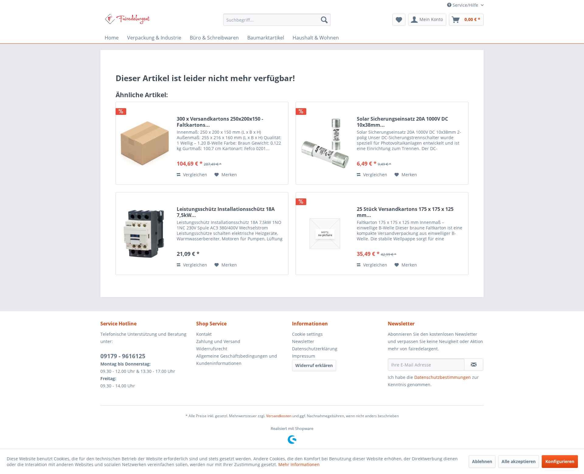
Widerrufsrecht (211, 349)
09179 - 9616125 (122, 356)
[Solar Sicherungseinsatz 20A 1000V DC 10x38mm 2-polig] (325, 143)
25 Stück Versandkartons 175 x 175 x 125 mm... (405, 212)
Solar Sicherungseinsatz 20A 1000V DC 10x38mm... (402, 122)
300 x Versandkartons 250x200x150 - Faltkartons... (220, 122)
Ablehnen (482, 461)
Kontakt (204, 334)
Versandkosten (278, 415)
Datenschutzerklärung (314, 349)
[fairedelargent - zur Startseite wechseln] (127, 21)
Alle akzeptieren (519, 461)
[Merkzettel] (398, 20)
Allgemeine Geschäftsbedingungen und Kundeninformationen (236, 359)
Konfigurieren (559, 461)
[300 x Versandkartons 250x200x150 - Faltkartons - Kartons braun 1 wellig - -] (145, 143)
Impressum (303, 356)
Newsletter (303, 341)
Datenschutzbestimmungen (442, 377)
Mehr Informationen (299, 464)
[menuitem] (277, 20)
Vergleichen (194, 174)
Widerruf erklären (314, 365)
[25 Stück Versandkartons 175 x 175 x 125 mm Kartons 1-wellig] (325, 233)
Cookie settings (307, 334)
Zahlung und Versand (218, 341)
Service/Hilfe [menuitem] (465, 5)
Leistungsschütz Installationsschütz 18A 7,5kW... (226, 212)
